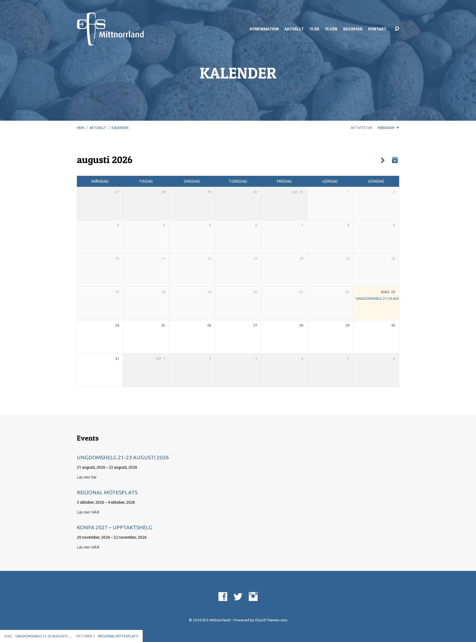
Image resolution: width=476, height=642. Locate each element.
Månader (386, 128)
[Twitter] (238, 596)
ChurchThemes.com (271, 620)
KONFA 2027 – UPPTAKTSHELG (114, 527)
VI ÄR (314, 29)
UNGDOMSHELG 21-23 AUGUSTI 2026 (386, 298)
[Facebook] (222, 596)
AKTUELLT (294, 29)
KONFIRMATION (264, 29)
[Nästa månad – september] (382, 160)
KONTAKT (377, 29)
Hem (80, 128)
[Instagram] (253, 596)
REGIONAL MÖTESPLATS (107, 492)
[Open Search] (397, 29)
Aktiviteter (361, 128)
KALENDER (120, 128)
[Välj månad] (395, 160)
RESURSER (353, 29)
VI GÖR (331, 29)
